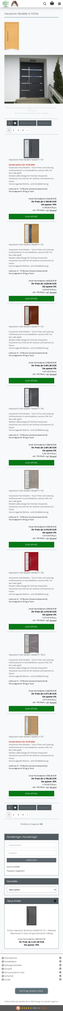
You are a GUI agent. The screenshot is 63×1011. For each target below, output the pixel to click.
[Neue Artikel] (55, 901)
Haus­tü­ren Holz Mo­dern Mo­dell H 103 (26, 326)
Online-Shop (10, 1001)
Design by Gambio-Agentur (46, 1001)
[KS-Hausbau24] (9, 3)
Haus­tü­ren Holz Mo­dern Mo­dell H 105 (26, 490)
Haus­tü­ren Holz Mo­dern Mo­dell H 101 (26, 159)
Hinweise (44, 1008)
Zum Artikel (31, 216)
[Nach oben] (55, 975)
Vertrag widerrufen (31, 990)
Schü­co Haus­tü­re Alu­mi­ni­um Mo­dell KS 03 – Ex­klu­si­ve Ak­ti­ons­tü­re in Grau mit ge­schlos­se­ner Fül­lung (31, 932)
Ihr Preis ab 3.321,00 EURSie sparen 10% (31, 942)
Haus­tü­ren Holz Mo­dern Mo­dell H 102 (26, 244)
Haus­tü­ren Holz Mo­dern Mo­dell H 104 (26, 408)
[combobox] (27, 123)
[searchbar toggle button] (44, 3)
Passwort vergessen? (16, 870)
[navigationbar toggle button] (59, 3)
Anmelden (31, 860)
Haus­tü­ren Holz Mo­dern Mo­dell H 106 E (27, 654)
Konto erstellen (13, 866)
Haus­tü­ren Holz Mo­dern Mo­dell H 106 (26, 572)
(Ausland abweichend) (38, 189)
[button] (9, 123)
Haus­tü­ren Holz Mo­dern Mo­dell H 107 (26, 736)
